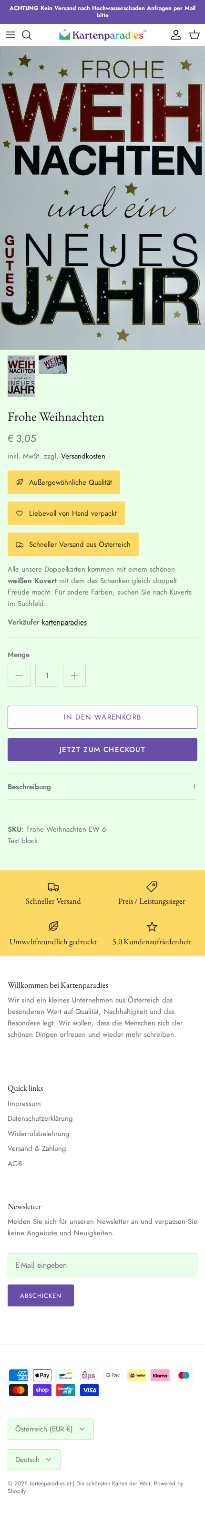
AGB (15, 1164)
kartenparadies (64, 622)
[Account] (173, 34)
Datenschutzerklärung (40, 1118)
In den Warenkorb (102, 717)
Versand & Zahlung (37, 1148)
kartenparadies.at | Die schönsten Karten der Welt (90, 1483)
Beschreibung (29, 787)
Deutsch (27, 1459)
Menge (19, 655)
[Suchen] (31, 34)
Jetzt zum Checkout (102, 749)
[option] (102, 198)
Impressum (24, 1103)
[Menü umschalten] (10, 34)
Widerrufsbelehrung (39, 1133)
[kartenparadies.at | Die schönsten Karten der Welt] (102, 35)
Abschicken (41, 1295)
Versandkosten (83, 456)
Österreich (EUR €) (44, 1429)
